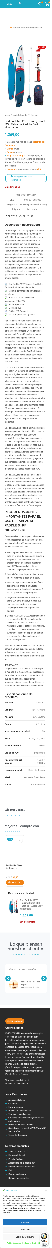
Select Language (15, 1021)
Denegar (25, 1229)
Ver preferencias (25, 1237)
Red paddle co (33, 209)
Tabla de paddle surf (29, 204)
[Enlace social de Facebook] (16, 216)
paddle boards (20, 115)
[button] (46, 1190)
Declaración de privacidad (32, 1243)
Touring (34, 115)
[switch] (44, 1244)
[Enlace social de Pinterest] (24, 216)
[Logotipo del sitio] (26, 4)
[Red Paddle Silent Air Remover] (15, 850)
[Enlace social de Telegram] (32, 216)
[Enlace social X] (20, 216)
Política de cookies (14, 1243)
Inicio (7, 115)
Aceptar (25, 1222)
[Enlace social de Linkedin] (28, 216)
